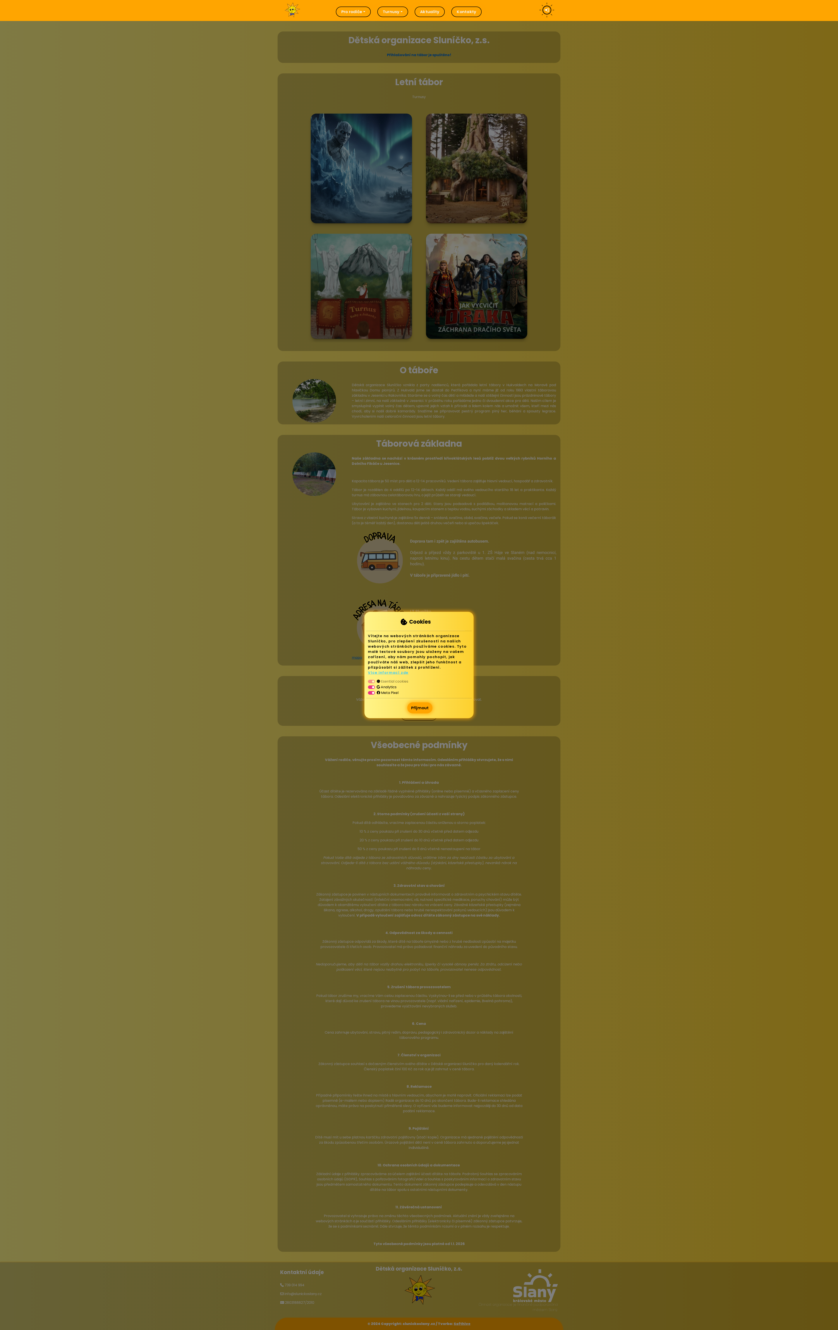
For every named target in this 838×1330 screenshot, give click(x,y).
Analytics (389, 687)
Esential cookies (394, 681)
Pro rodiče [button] (351, 11)
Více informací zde (388, 672)
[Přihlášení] (546, 10)
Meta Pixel (389, 692)
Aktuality (429, 11)
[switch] (371, 687)
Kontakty (466, 11)
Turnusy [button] (391, 11)
